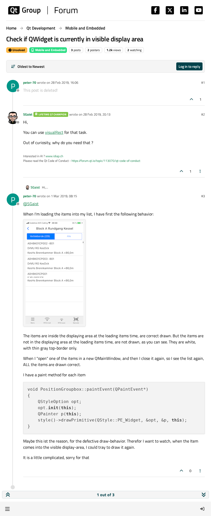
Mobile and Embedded (50, 50)
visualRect (54, 132)
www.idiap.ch (54, 156)
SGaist (27, 114)
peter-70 (29, 82)
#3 (203, 196)
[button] (7, 509)
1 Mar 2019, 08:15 (64, 196)
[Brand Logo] (42, 10)
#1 (203, 82)
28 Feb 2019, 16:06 (64, 82)
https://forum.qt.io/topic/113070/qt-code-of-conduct (106, 160)
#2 (203, 114)
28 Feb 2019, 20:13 (96, 114)
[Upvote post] (191, 99)
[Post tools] (200, 171)
